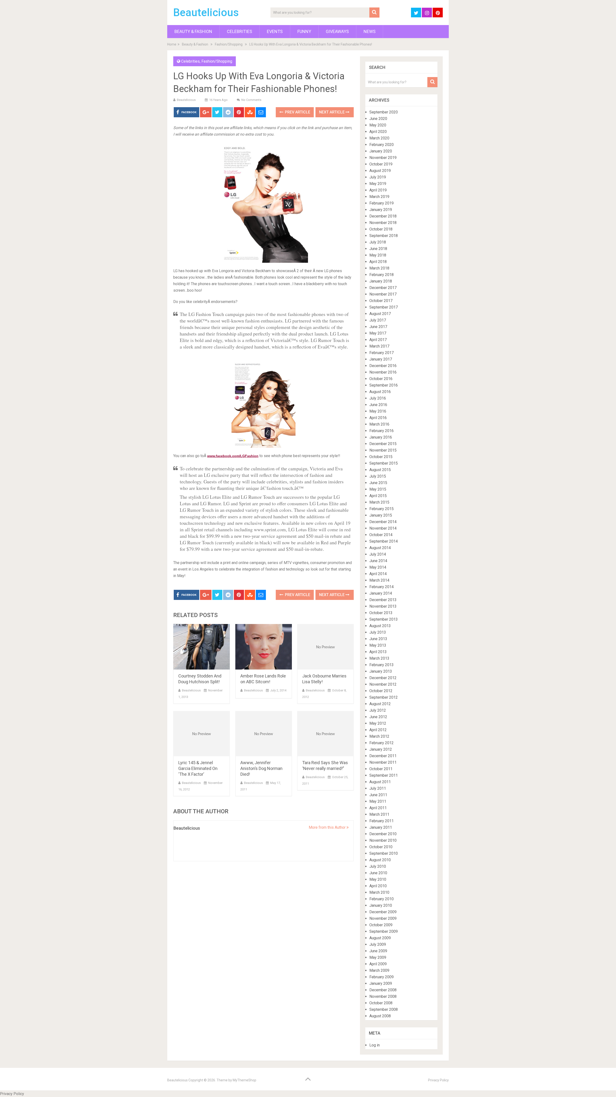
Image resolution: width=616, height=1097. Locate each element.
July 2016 (377, 398)
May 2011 (377, 801)
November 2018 (383, 222)
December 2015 (383, 443)
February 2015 (381, 508)
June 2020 (378, 118)
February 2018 (381, 274)
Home (171, 44)
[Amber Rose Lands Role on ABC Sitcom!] (263, 647)
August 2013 (380, 626)
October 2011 (380, 769)
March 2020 (379, 138)
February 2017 (381, 352)
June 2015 (378, 482)
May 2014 (377, 567)
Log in (374, 1045)
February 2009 (381, 977)
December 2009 (383, 912)
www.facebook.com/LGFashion (232, 456)
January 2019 (380, 209)
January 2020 (380, 151)
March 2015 (379, 502)
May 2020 (377, 125)
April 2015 (378, 495)
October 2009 (380, 925)
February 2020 (381, 144)
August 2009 (380, 938)
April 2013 (378, 652)
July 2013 (377, 632)
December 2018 (383, 216)
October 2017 (380, 300)
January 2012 (380, 749)
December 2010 (383, 834)
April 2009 (378, 964)
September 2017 (383, 307)
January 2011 (380, 827)
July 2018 (377, 242)
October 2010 (380, 847)
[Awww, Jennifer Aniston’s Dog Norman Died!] (263, 733)
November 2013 (383, 606)
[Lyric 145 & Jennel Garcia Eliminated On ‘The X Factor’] (201, 733)
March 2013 (379, 658)
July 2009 (377, 944)
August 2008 (380, 1016)
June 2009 (378, 951)
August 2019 (380, 170)
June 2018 (378, 248)
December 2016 (383, 365)
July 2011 (377, 788)
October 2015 (380, 456)
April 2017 (378, 339)
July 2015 (377, 476)
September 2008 (383, 1009)
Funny (304, 31)
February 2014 (381, 587)
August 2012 (380, 704)
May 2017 (377, 333)
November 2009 (383, 918)
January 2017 (380, 359)
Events (275, 31)
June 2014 (378, 560)
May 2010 (377, 879)
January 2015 (380, 515)
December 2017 (383, 287)
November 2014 (383, 528)
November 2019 (383, 157)
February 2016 (381, 430)
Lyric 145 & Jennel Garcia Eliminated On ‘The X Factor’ (198, 768)
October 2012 (380, 691)
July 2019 (377, 177)
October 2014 (380, 534)
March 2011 (379, 814)
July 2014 (377, 554)
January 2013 (380, 671)
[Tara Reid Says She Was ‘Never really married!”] (325, 733)
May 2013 (377, 645)
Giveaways (337, 31)
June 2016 (378, 404)
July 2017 (377, 320)
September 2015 (383, 463)
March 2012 (379, 736)
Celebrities (239, 31)
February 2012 (381, 743)
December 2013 (383, 600)
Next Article (332, 112)
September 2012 (383, 697)
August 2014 (380, 547)
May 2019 (377, 183)
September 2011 (383, 775)
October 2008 (380, 1003)
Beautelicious (206, 12)
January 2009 (380, 983)
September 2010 (383, 853)
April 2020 (378, 131)
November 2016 (383, 372)
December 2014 (383, 521)
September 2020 (383, 112)
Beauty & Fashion (193, 31)
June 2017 (378, 326)
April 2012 (378, 730)
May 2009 (377, 957)
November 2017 (383, 294)
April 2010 (378, 886)
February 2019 (381, 203)
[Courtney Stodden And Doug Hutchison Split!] (201, 647)
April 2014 (378, 573)
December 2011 (383, 756)
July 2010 (377, 866)
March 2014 (379, 580)
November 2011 (383, 762)
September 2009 (383, 931)
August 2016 (380, 391)
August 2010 (380, 860)
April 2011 (378, 808)
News (370, 31)
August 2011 (380, 782)
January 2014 (380, 593)
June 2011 (378, 795)
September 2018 (383, 235)
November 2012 (383, 684)
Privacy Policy (438, 1080)
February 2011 (381, 821)
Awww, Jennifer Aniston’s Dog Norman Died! (261, 768)
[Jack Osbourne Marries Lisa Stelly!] (325, 647)
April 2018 (378, 261)
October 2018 (380, 229)
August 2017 (380, 313)
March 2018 (379, 268)
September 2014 (383, 541)
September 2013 (383, 619)
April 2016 (378, 417)
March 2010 (379, 892)
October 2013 (380, 613)
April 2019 (378, 190)
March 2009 (379, 970)
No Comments (251, 100)
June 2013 (378, 639)
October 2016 (380, 378)
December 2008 (383, 990)
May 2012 (377, 723)
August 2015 (380, 469)
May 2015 (377, 489)
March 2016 (379, 424)
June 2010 (378, 873)
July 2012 (377, 710)
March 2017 (379, 346)
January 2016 (380, 437)
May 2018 (377, 255)
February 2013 (381, 665)
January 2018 (380, 281)
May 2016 (377, 411)
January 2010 (380, 905)
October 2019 (380, 164)
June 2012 (378, 717)
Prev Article (297, 112)
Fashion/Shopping (229, 44)
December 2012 (383, 678)
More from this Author (327, 827)
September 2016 (383, 385)
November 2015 (383, 450)
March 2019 (379, 196)
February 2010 (381, 899)
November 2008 (383, 996)
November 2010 (383, 840)
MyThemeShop (244, 1080)
